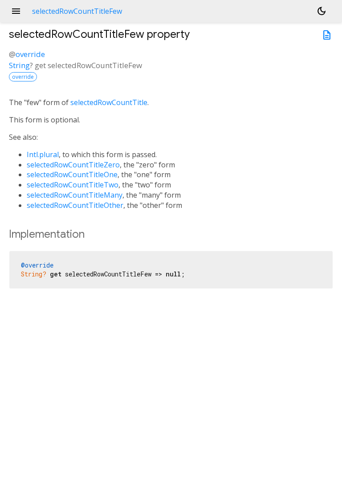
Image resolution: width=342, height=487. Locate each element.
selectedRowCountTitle (108, 102)
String (19, 65)
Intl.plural (43, 154)
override (30, 54)
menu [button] (16, 11)
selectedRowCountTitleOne (72, 174)
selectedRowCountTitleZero (73, 165)
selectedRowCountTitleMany (74, 195)
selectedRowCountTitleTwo (72, 185)
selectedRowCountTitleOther (75, 205)
